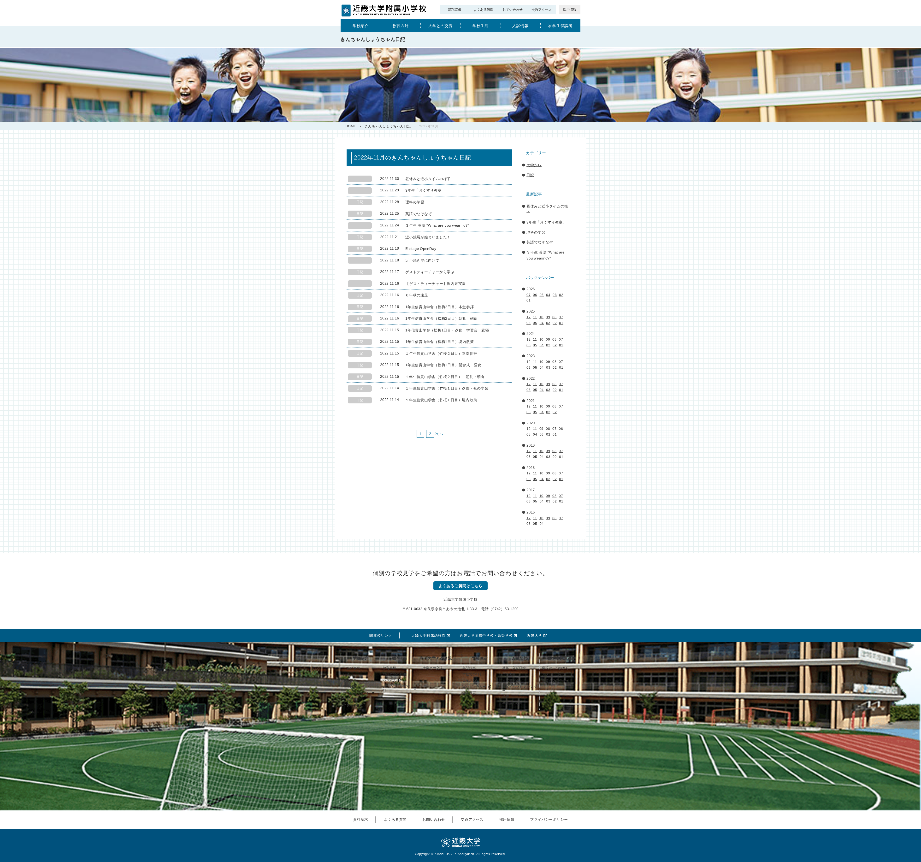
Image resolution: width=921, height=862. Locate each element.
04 (548, 295)
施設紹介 (350, 680)
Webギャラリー (474, 687)
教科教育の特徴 (394, 674)
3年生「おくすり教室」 (546, 222)
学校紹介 (361, 26)
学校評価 (350, 699)
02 (561, 295)
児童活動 (469, 680)
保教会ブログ (552, 680)
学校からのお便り (555, 668)
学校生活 (480, 26)
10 (541, 317)
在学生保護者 (560, 26)
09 (548, 317)
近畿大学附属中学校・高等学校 (486, 635)
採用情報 (569, 10)
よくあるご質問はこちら (460, 586)
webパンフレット (356, 693)
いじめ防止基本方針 (396, 688)
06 (535, 295)
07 (528, 295)
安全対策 (350, 687)
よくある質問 (483, 10)
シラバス (389, 680)
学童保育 (469, 693)
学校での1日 (471, 674)
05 (542, 295)
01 (528, 300)
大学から (534, 165)
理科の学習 (535, 232)
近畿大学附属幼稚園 (428, 635)
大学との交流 (440, 26)
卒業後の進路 (512, 703)
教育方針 (400, 26)
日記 (530, 175)
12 (528, 317)
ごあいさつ (351, 668)
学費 (505, 697)
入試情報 (520, 26)
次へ (439, 433)
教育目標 (389, 668)
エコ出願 (509, 674)
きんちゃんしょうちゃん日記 (388, 126)
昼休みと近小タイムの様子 (547, 209)
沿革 (346, 674)
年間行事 (469, 668)
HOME (350, 126)
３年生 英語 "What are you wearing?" (545, 255)
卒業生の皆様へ (355, 705)
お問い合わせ (512, 10)
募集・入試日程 (514, 668)
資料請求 (454, 10)
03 (555, 295)
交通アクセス (541, 10)
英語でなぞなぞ (539, 242)
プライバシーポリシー (549, 819)
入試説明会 (510, 680)
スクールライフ (554, 674)
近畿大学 (534, 635)
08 (554, 317)
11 (535, 317)
